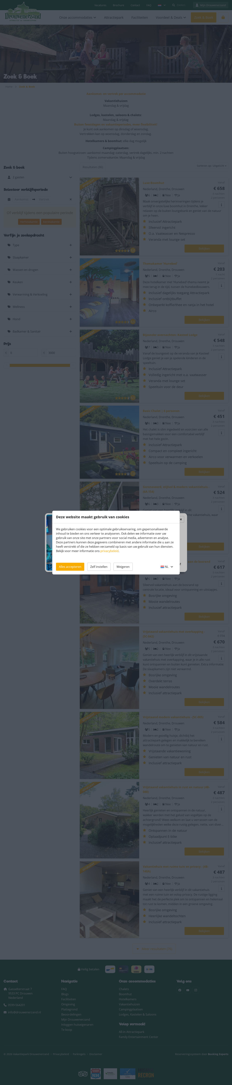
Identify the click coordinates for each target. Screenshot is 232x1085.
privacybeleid (109, 551)
